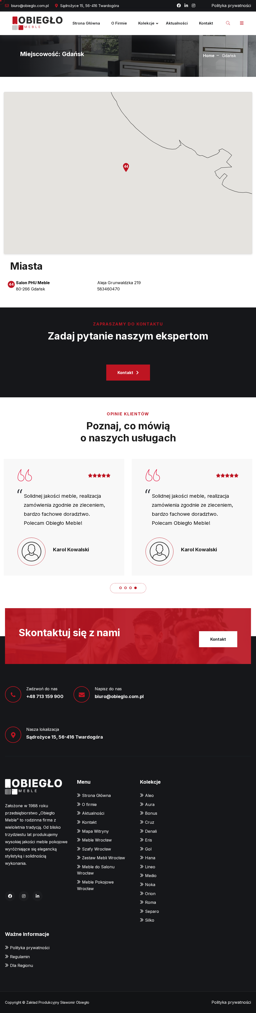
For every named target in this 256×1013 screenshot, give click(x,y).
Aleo (149, 795)
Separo (152, 911)
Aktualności (177, 23)
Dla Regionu (21, 965)
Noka (150, 884)
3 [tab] (130, 588)
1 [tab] (120, 588)
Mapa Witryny (95, 831)
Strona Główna (86, 23)
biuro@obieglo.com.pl (30, 5)
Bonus (151, 813)
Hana (150, 857)
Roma (150, 902)
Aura (149, 804)
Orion (150, 893)
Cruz (149, 822)
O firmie (119, 23)
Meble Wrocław (97, 839)
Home (208, 55)
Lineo (150, 866)
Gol (148, 849)
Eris (148, 839)
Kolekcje (146, 23)
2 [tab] (125, 588)
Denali (151, 831)
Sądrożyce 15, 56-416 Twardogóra (64, 737)
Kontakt (206, 23)
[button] (128, 168)
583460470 (108, 288)
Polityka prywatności (231, 5)
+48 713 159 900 (45, 696)
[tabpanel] (64, 517)
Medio (150, 875)
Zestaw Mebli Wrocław (103, 857)
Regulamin (20, 956)
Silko (149, 920)
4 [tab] (135, 588)
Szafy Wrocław (96, 849)
